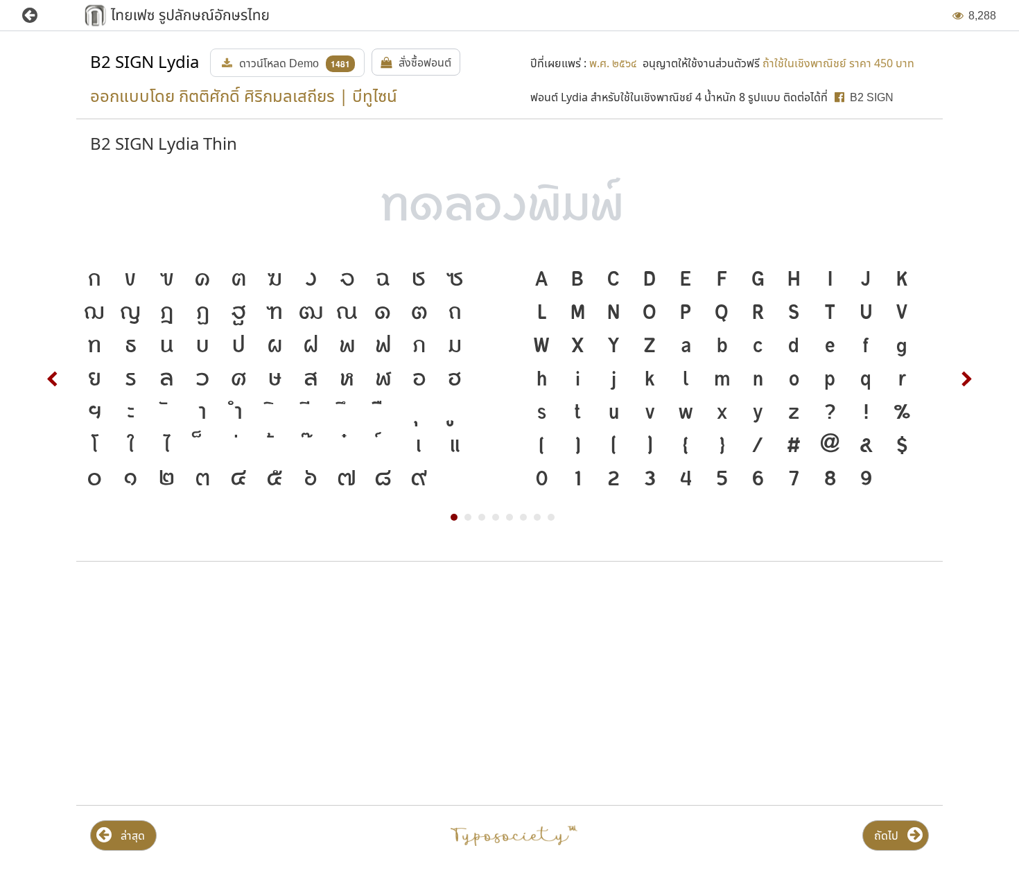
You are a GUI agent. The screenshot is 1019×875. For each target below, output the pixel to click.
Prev (53, 379)
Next (966, 379)
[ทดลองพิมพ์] (509, 206)
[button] (40, 15)
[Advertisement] (216, 684)
